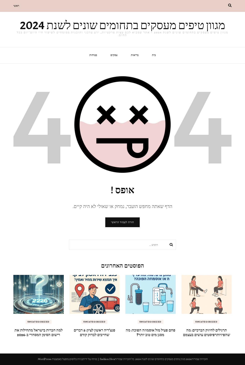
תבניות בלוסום (77, 359)
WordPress (44, 359)
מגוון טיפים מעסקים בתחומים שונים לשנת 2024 (122, 25)
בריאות (135, 55)
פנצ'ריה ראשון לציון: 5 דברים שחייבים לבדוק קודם (94, 332)
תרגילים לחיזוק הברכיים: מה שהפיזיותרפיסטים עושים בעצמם (206, 332)
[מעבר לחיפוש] (230, 5)
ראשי (16, 5)
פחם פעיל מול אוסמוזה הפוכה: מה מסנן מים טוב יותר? (150, 332)
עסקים (114, 55)
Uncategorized (206, 322)
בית (154, 55)
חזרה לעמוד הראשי (122, 222)
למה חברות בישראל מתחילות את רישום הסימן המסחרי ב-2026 (39, 332)
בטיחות (93, 55)
